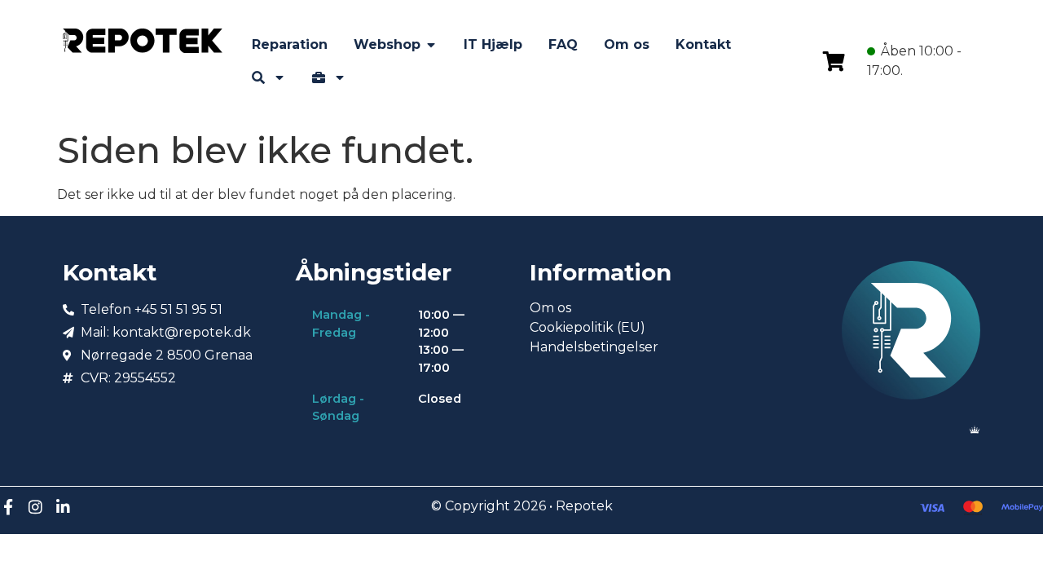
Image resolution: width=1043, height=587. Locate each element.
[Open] (279, 77)
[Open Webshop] (431, 45)
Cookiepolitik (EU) (587, 327)
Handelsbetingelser (594, 347)
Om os (550, 308)
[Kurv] (834, 61)
